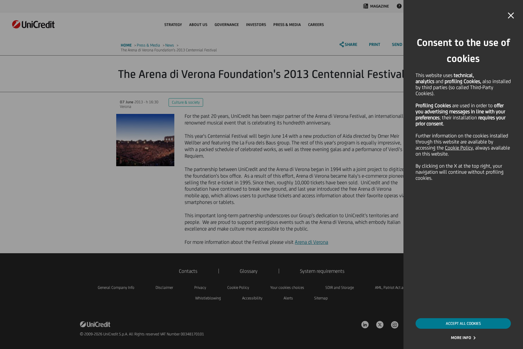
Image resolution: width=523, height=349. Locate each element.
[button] (511, 15)
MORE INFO (461, 337)
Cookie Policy (459, 148)
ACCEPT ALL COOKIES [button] (463, 323)
